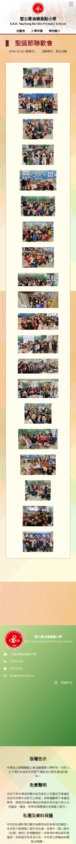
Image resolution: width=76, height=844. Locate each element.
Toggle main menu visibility (71, 4)
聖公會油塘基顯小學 (38, 18)
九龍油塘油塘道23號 (23, 654)
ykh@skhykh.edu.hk (22, 675)
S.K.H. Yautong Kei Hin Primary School (38, 24)
